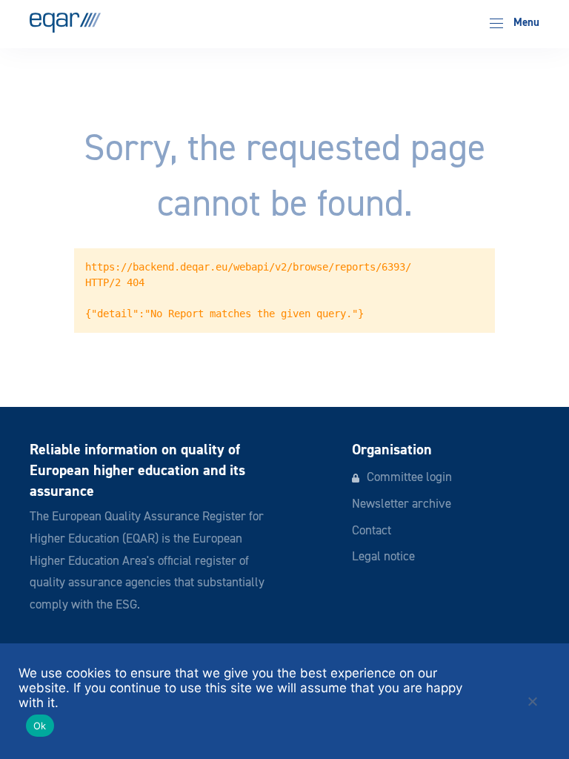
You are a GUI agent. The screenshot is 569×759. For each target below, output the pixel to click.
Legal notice (383, 557)
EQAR (65, 23)
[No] (532, 701)
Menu (524, 23)
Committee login (409, 477)
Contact (371, 531)
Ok (40, 726)
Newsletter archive (401, 504)
